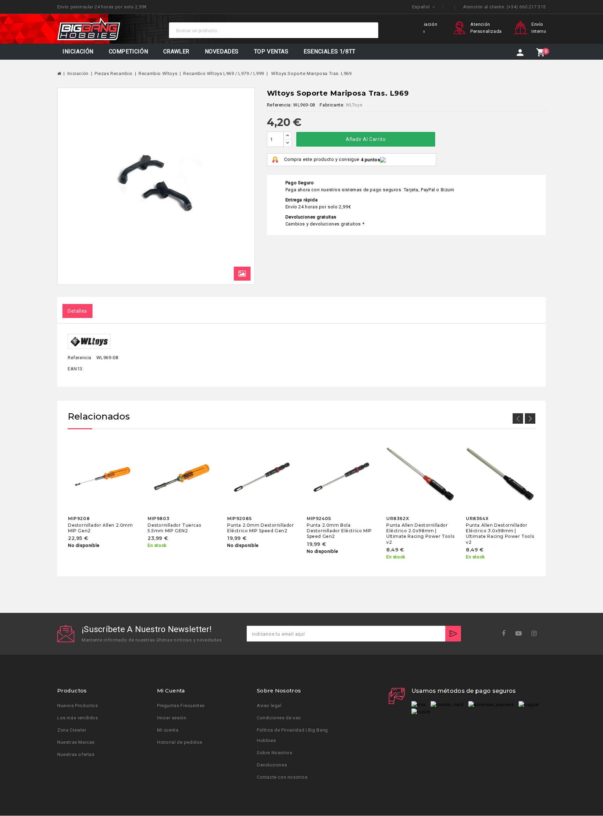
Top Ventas (271, 51)
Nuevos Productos (77, 706)
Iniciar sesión (171, 718)
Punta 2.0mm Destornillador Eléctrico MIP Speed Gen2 (260, 527)
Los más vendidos (77, 718)
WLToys (354, 104)
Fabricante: (332, 104)
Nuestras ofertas (76, 754)
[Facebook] (506, 633)
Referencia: (279, 104)
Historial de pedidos (179, 742)
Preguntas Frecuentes (181, 706)
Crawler (176, 51)
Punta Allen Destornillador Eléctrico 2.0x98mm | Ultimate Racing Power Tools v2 (420, 533)
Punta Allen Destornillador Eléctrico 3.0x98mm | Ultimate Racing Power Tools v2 (500, 533)
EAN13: (76, 368)
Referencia (79, 357)
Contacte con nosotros (282, 777)
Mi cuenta (167, 730)
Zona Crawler (71, 730)
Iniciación (78, 51)
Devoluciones (272, 765)
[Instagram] (536, 633)
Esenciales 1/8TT (330, 51)
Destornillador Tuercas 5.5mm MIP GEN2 (174, 527)
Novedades (222, 51)
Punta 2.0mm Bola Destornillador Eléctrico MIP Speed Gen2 (339, 530)
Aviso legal (269, 706)
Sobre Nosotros (274, 753)
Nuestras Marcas (76, 742)
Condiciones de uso (279, 718)
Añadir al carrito (366, 139)
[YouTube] (520, 633)
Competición (128, 51)
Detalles (77, 311)
